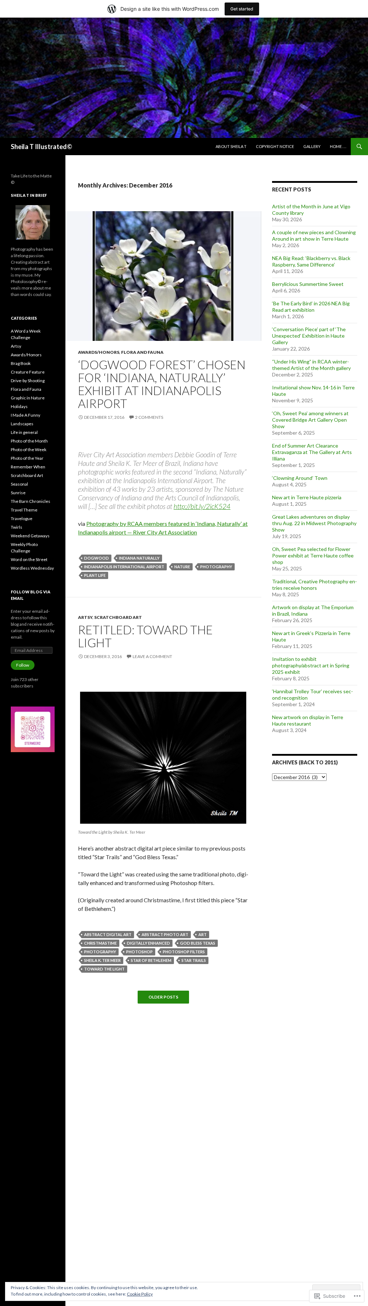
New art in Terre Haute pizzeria (306, 497)
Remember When (28, 466)
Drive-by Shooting (28, 380)
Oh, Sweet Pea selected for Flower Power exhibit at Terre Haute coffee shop (313, 555)
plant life (95, 575)
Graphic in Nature (28, 397)
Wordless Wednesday (32, 568)
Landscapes (22, 423)
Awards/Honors (98, 352)
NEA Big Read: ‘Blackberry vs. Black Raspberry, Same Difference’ (311, 261)
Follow (22, 665)
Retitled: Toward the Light (145, 636)
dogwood (96, 558)
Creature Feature (28, 372)
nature (182, 566)
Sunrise (18, 492)
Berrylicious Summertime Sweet (308, 284)
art (202, 934)
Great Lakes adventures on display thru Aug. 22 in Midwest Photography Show (314, 523)
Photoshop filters (184, 951)
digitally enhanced (148, 943)
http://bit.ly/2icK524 (202, 506)
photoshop (139, 951)
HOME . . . (338, 146)
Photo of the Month (29, 441)
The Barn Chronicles (30, 501)
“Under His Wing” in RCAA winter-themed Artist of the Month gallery (311, 364)
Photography (216, 566)
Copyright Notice (275, 146)
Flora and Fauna (142, 352)
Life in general (24, 432)
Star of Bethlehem (151, 960)
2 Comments (149, 417)
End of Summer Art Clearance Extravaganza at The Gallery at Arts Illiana (312, 452)
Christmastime (100, 943)
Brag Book (21, 363)
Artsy (85, 617)
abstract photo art (165, 934)
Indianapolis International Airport (124, 566)
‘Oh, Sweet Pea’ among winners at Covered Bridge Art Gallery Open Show (310, 419)
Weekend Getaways (30, 535)
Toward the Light (104, 969)
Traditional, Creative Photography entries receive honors (314, 584)
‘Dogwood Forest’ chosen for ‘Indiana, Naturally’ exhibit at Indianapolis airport (161, 384)
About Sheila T (231, 146)
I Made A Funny (25, 415)
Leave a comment (152, 656)
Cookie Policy (140, 1294)
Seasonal (19, 484)
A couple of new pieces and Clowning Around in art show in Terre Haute (314, 235)
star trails (193, 960)
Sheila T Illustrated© (41, 146)
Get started (241, 8)
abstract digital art (108, 934)
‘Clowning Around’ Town (299, 478)
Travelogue (21, 518)
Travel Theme (24, 510)
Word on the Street (29, 559)
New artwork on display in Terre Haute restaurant (307, 720)
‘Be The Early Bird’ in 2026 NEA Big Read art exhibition (311, 306)
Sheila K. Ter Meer (102, 960)
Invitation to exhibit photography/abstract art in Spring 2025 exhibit (310, 665)
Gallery (312, 146)
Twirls (16, 527)
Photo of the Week (28, 449)
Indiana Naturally (139, 558)
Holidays (19, 406)
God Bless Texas (197, 943)
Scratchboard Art (118, 617)
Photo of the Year (27, 458)
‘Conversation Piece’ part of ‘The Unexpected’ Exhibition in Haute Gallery (309, 335)
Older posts (163, 997)
